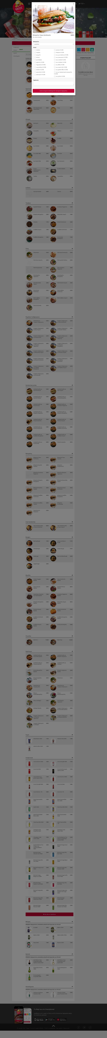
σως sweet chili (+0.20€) (61, 67)
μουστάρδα (39, 59)
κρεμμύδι (38, 55)
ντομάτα (38, 52)
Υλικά (34, 47)
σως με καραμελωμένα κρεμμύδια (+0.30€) (63, 73)
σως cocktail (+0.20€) (61, 59)
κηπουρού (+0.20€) (40, 74)
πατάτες (38, 50)
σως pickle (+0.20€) (60, 76)
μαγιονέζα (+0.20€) (40, 72)
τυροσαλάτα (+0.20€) (41, 67)
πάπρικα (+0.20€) (60, 52)
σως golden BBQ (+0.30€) (62, 69)
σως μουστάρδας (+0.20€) (62, 55)
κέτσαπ (38, 57)
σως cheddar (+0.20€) (61, 62)
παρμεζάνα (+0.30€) (40, 64)
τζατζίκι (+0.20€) (40, 69)
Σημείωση (35, 80)
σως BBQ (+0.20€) (60, 64)
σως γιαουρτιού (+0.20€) (61, 57)
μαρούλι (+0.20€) (40, 62)
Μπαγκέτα (36, 41)
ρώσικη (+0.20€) (59, 50)
